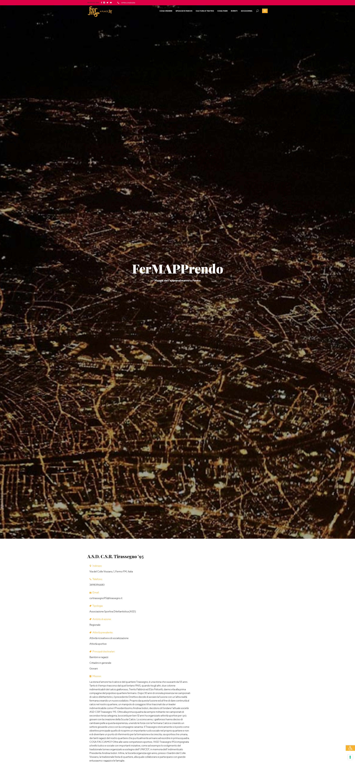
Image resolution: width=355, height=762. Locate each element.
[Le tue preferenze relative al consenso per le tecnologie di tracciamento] (350, 757)
